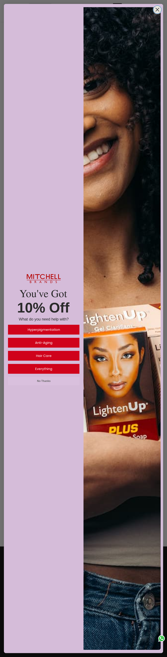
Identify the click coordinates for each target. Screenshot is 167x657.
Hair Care (44, 355)
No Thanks (44, 381)
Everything (43, 369)
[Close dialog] (157, 10)
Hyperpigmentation (44, 329)
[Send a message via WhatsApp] (161, 638)
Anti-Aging (44, 342)
